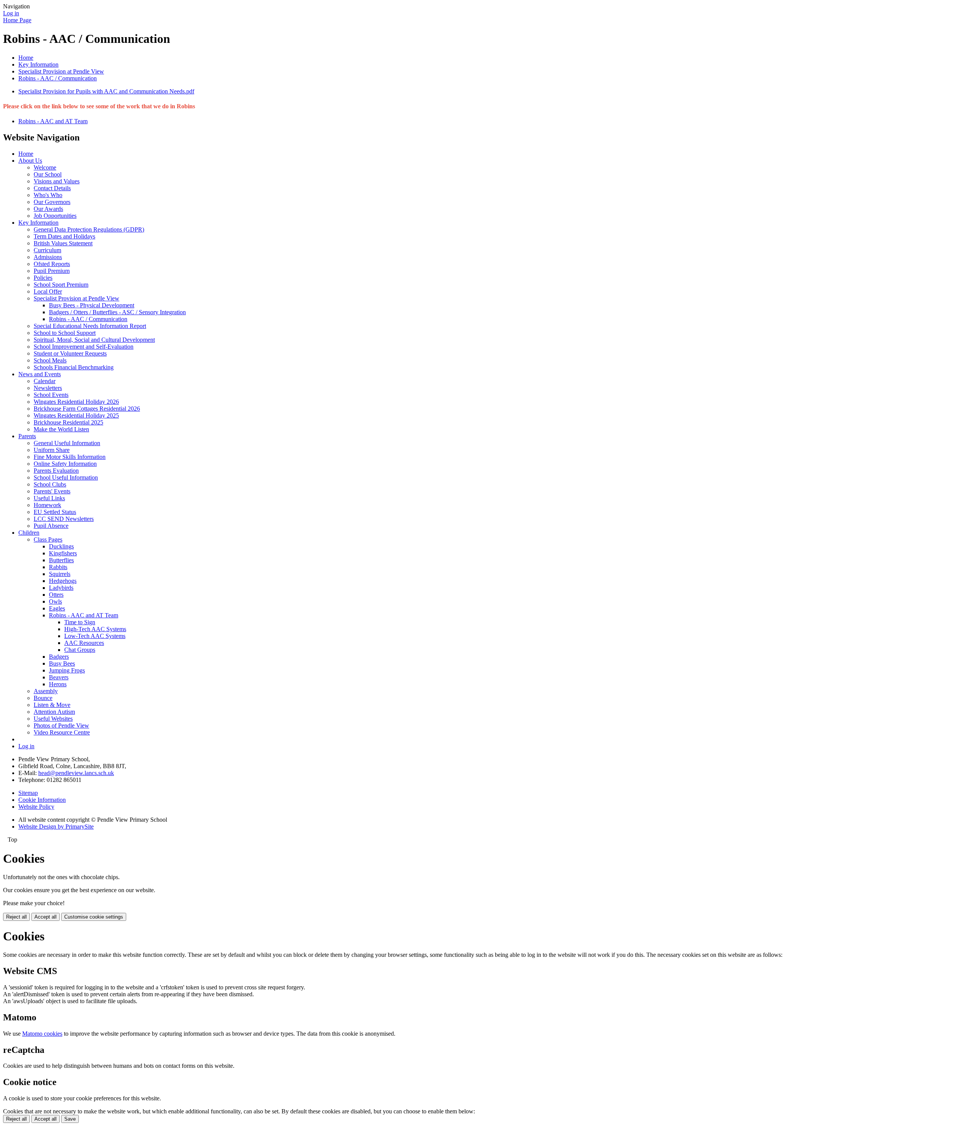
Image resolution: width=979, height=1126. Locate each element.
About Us (30, 160)
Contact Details (52, 188)
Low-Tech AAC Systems (94, 636)
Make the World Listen (61, 429)
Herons (58, 684)
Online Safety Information (65, 463)
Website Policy (36, 806)
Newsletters (48, 388)
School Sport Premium (61, 284)
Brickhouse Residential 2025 (68, 422)
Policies (43, 277)
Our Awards (48, 209)
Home (25, 57)
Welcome (45, 167)
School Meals (50, 360)
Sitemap (28, 793)
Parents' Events (52, 491)
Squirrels (59, 574)
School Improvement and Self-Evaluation (83, 346)
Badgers (59, 656)
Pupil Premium (52, 271)
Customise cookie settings (93, 917)
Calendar (44, 381)
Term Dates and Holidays (64, 236)
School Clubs (50, 484)
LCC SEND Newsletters (64, 519)
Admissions (48, 257)
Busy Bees (62, 663)
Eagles (57, 608)
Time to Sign (79, 622)
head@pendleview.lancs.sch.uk (76, 773)
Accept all (45, 917)
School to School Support (65, 333)
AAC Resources (84, 643)
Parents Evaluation (56, 470)
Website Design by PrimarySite (56, 826)
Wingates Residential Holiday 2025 (76, 415)
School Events (51, 395)
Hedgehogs (62, 581)
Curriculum (47, 250)
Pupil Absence (51, 525)
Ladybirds (61, 587)
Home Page (17, 20)
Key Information (38, 64)
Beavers (58, 677)
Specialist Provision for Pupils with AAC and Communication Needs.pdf (106, 91)
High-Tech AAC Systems (95, 629)
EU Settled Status (55, 512)
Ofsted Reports (52, 264)
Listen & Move (52, 705)
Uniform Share (52, 450)
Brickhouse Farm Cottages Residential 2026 (87, 408)
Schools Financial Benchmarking (74, 367)
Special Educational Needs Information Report (90, 326)
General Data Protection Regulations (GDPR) (89, 229)
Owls (55, 601)
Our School (48, 174)
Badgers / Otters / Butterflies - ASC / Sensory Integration (117, 312)
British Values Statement (63, 243)
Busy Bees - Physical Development (91, 305)
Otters (56, 594)
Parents (27, 436)
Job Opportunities (55, 215)
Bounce (43, 698)
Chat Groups (79, 649)
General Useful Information (67, 443)
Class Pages (48, 539)
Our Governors (52, 202)
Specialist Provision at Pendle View (61, 71)
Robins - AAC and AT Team (53, 121)
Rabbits (58, 567)
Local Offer (48, 291)
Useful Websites (53, 718)
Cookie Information (42, 799)
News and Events (39, 374)
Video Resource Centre (62, 732)
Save (70, 1119)
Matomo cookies (42, 1033)
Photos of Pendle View (61, 725)
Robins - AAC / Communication (57, 78)
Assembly (46, 691)
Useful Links (49, 498)
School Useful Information (66, 477)
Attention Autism (54, 711)
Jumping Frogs (67, 670)
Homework (47, 505)
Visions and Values (57, 181)
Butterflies (61, 560)
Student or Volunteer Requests (70, 353)
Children (28, 532)
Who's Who (48, 195)
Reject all (16, 917)
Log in (11, 13)
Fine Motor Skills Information (70, 457)
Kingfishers (63, 553)
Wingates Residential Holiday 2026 (76, 401)
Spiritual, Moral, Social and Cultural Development (94, 339)
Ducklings (61, 546)
